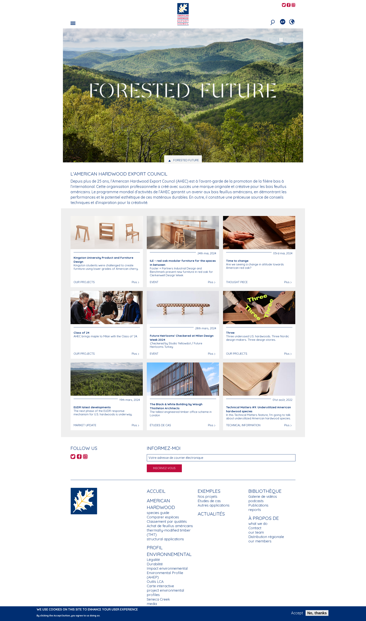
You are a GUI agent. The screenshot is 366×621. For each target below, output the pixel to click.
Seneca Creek (158, 599)
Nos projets (207, 496)
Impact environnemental (167, 568)
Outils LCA (155, 581)
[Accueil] (84, 500)
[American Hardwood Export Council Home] (183, 13)
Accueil (156, 491)
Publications (258, 505)
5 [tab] (291, 39)
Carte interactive (160, 586)
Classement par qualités (167, 521)
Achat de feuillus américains (170, 526)
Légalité (153, 559)
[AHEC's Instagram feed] (293, 5)
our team (256, 532)
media (152, 603)
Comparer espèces (163, 517)
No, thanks (317, 613)
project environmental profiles (165, 592)
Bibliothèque (265, 491)
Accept (297, 613)
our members (259, 541)
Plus (134, 282)
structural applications (165, 539)
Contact (254, 528)
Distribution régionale (266, 536)
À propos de (263, 518)
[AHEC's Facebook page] (289, 5)
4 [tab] (286, 39)
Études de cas (209, 501)
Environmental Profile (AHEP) (165, 574)
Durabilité (155, 564)
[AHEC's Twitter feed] (284, 5)
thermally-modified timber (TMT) (169, 532)
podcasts (256, 501)
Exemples (209, 491)
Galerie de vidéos (262, 496)
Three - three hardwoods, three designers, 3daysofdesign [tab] (186, 160)
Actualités (211, 514)
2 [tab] (275, 39)
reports (254, 509)
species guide (158, 512)
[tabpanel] (183, 96)
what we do (257, 523)
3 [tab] (281, 39)
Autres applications (214, 505)
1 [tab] (270, 39)
